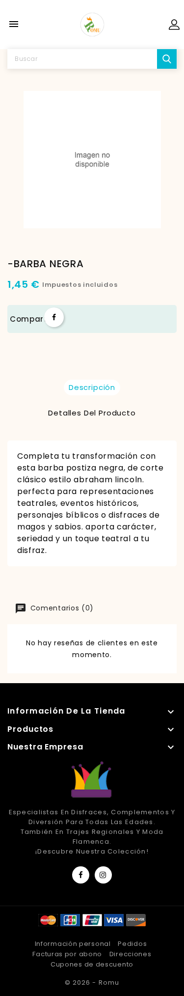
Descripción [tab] (92, 387)
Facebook (80, 875)
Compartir (54, 317)
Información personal (73, 943)
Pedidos (132, 943)
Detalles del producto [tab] (92, 413)
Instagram (103, 875)
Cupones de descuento (92, 964)
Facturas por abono (67, 954)
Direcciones (130, 954)
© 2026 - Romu (92, 982)
